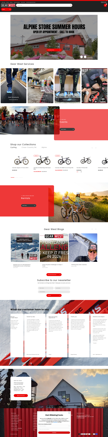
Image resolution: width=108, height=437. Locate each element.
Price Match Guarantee (16, 420)
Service (7, 2)
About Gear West (37, 415)
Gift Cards (3, 2)
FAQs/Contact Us (15, 415)
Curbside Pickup (14, 416)
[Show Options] (69, 426)
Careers (35, 428)
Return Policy (14, 425)
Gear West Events (37, 418)
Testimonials (36, 423)
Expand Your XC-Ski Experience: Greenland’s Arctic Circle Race (22, 265)
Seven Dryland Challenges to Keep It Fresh (52, 265)
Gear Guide (23, 2)
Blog (34, 430)
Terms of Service (15, 421)
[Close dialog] (69, 413)
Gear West (15, 434)
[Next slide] (85, 57)
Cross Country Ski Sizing (16, 428)
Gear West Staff (36, 421)
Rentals (11, 2)
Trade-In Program (17, 2)
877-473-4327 (81, 418)
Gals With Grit (36, 426)
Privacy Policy (14, 426)
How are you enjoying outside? (45, 424)
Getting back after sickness (79, 264)
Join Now (54, 432)
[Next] (96, 148)
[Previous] (92, 148)
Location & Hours (15, 418)
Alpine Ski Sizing (14, 430)
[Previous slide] (81, 57)
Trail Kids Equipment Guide (30, 2)
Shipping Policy (14, 423)
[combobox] (53, 426)
